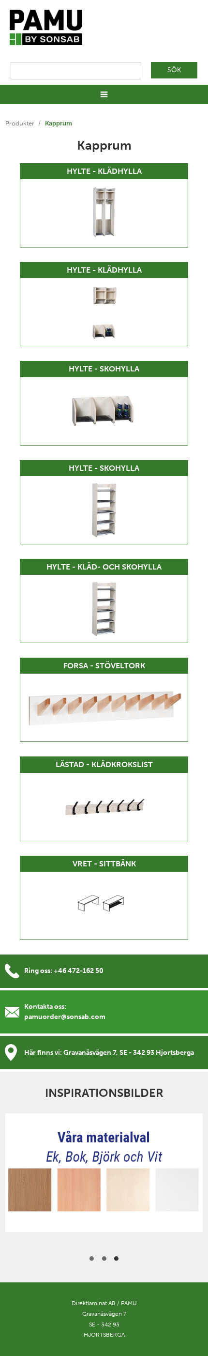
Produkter (19, 123)
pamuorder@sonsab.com (64, 1017)
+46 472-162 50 (79, 971)
